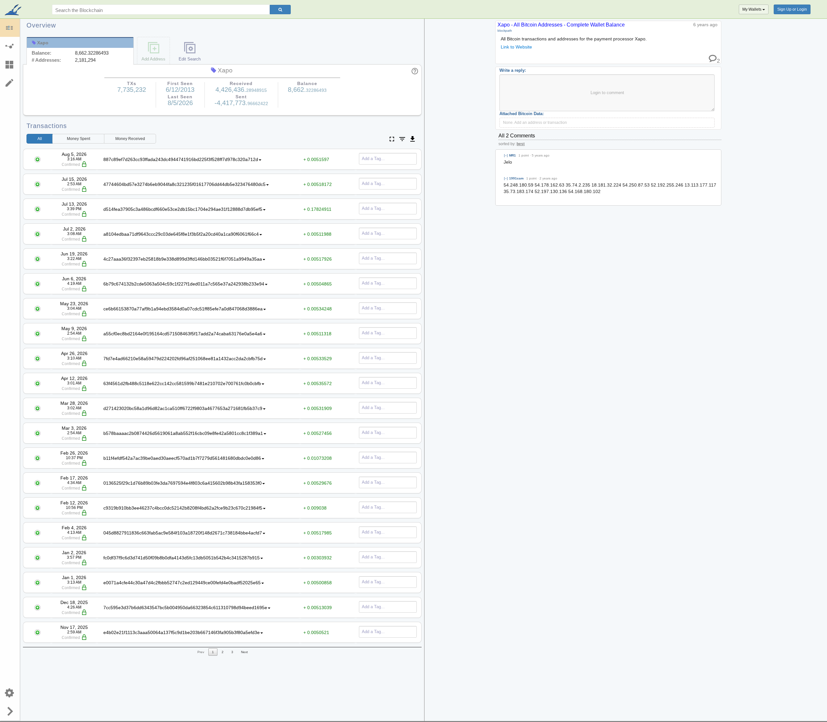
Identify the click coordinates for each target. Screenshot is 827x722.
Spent (78, 138)
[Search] (280, 9)
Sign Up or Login (792, 9)
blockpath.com (14, 10)
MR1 (512, 155)
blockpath (504, 30)
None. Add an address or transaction (535, 122)
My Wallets (752, 9)
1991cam (516, 178)
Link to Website (516, 46)
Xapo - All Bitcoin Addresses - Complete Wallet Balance (561, 24)
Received (130, 138)
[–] (506, 155)
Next (244, 652)
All (39, 138)
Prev (200, 652)
